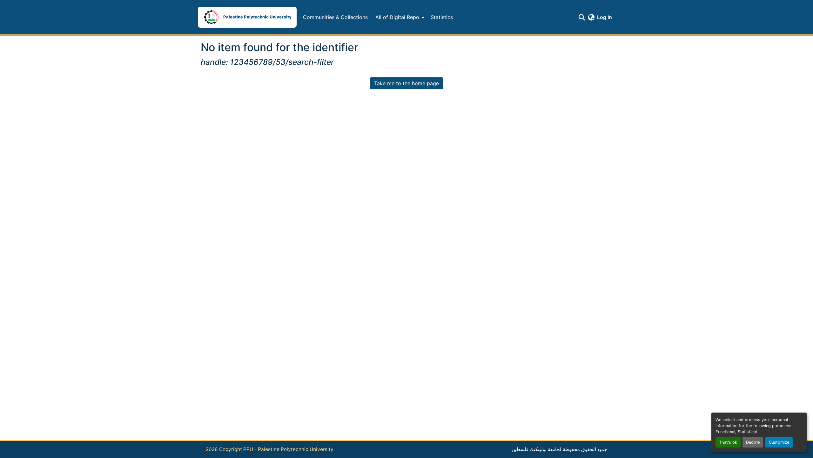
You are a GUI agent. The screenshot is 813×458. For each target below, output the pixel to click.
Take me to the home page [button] (406, 83)
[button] (247, 17)
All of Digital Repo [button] (397, 17)
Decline (753, 442)
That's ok (728, 442)
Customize (779, 442)
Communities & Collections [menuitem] (335, 17)
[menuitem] (399, 17)
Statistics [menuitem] (442, 17)
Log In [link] (604, 17)
